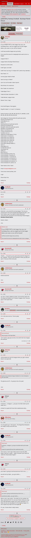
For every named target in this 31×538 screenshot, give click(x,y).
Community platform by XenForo (12, 534)
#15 (29, 488)
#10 (29, 373)
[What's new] (26, 3)
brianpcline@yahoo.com (10, 168)
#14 (29, 469)
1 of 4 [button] (11, 516)
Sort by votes (19, 33)
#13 (29, 440)
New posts (3, 6)
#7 (29, 313)
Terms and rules (19, 530)
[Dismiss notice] (28, 9)
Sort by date (12, 33)
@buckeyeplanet (14, 14)
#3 (29, 208)
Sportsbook (17, 3)
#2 (29, 192)
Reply (29, 182)
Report (2, 182)
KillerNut (3, 25)
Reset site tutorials (11, 530)
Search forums (15, 6)
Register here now (11, 9)
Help (2, 532)
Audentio (23, 535)
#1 (29, 42)
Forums (10, 3)
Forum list (8, 6)
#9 (29, 355)
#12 (29, 422)
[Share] (26, 42)
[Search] (28, 3)
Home (3, 3)
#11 (29, 401)
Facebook (23, 14)
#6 (29, 294)
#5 (29, 273)
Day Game (4, 528)
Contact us (3, 530)
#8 (29, 330)
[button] (6, 3)
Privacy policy (26, 530)
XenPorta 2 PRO (4, 536)
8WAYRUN (16, 536)
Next (16, 516)
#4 (29, 253)
